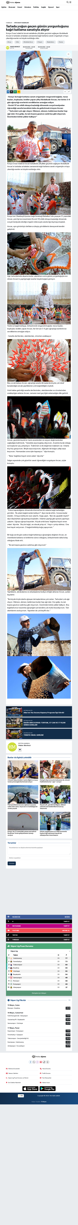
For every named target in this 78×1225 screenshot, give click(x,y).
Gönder (12, 863)
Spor (58, 7)
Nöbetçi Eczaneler (14, 1068)
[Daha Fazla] (18, 91)
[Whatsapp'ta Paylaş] (15, 91)
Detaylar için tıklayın (39, 993)
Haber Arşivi (46, 1082)
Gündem (27, 7)
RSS (21, 1095)
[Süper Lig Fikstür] (69, 1000)
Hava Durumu (46, 1068)
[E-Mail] (19, 749)
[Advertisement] (39, 892)
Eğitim (3, 7)
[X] (33, 1062)
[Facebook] (30, 1062)
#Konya (9, 42)
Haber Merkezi (24, 745)
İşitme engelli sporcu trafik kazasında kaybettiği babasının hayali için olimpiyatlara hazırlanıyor (53, 833)
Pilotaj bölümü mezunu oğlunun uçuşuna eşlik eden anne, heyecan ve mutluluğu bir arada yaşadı (23, 806)
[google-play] (47, 1088)
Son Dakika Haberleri (14, 1082)
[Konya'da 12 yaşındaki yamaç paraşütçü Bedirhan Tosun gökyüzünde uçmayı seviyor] (23, 821)
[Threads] (47, 1062)
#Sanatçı (61, 42)
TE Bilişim (43, 1101)
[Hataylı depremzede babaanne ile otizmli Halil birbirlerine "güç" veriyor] (55, 769)
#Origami (39, 42)
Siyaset (51, 7)
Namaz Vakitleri (13, 1073)
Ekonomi (12, 7)
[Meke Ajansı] (13, 2)
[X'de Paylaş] (11, 91)
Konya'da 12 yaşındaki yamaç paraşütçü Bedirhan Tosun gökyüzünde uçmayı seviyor (22, 833)
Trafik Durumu (46, 1073)
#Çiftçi (17, 42)
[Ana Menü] (70, 2)
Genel (19, 7)
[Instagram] (37, 1062)
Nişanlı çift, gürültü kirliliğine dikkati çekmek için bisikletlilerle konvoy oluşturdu (53, 806)
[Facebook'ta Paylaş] (8, 91)
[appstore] (30, 1088)
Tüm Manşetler (46, 1078)
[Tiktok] (44, 1062)
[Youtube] (40, 1062)
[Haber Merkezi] (12, 747)
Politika (36, 7)
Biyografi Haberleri (21, 22)
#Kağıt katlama (50, 42)
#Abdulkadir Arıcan (28, 42)
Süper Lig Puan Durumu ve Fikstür (18, 1078)
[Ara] (68, 2)
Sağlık (43, 7)
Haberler (9, 22)
